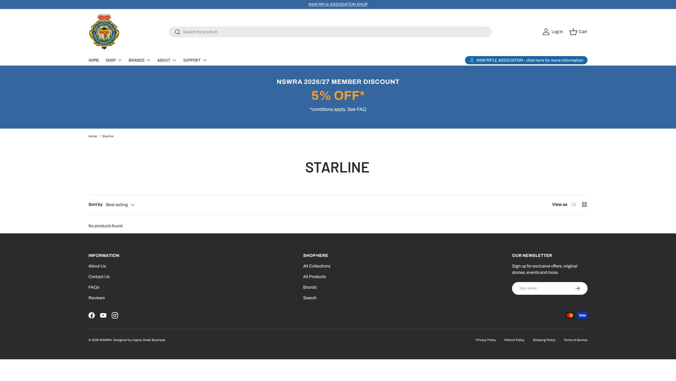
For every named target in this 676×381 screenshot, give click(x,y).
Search (310, 298)
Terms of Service (576, 340)
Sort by (95, 204)
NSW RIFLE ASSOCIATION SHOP (338, 4)
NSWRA (106, 340)
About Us (97, 266)
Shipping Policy (544, 340)
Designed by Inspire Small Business (139, 340)
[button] (579, 31)
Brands (310, 287)
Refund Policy (514, 340)
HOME (93, 59)
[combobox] (330, 31)
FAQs (93, 287)
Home (92, 136)
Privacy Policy (486, 340)
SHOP (111, 59)
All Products (314, 276)
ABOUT (163, 59)
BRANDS (136, 59)
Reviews (96, 298)
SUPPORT (192, 59)
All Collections (316, 266)
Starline (108, 136)
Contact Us (99, 276)
